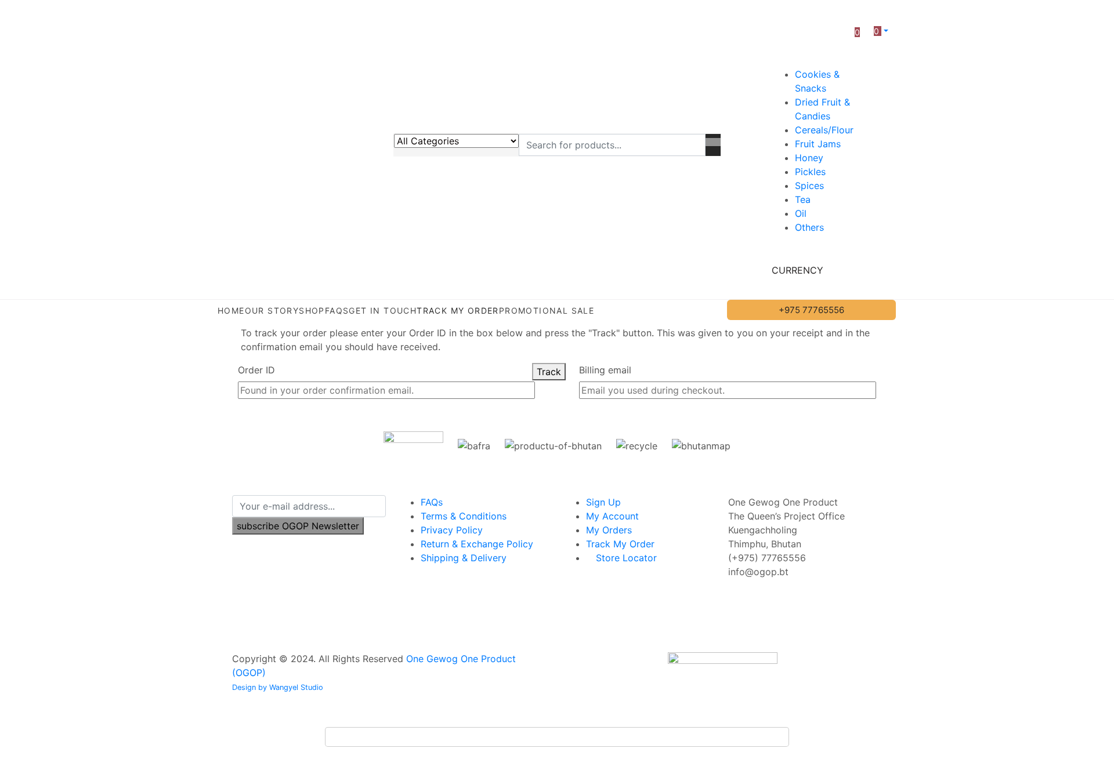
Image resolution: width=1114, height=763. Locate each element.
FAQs (337, 310)
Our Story (272, 310)
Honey (809, 158)
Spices (809, 185)
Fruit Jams (818, 144)
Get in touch (383, 310)
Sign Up (603, 502)
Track (549, 371)
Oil (800, 213)
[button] (881, 31)
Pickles (810, 171)
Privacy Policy (452, 530)
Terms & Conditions (464, 516)
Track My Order (458, 310)
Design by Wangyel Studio (277, 687)
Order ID (256, 370)
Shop (312, 310)
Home (231, 310)
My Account (612, 516)
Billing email (605, 370)
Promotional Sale (546, 310)
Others (809, 227)
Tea (803, 199)
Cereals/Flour (824, 130)
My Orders (609, 530)
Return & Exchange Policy (477, 544)
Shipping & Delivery (464, 558)
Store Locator (625, 558)
